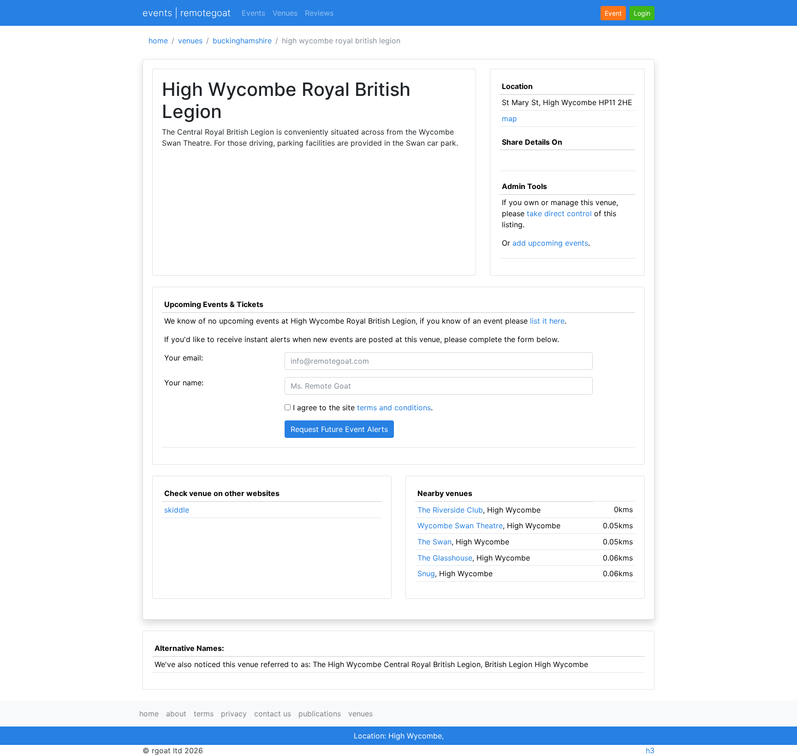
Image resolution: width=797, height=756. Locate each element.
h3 (650, 750)
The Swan (434, 541)
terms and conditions (394, 407)
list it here (547, 320)
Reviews (319, 13)
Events (253, 13)
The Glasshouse (444, 557)
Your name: (183, 382)
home (158, 40)
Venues (285, 13)
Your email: (183, 357)
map (509, 118)
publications (319, 713)
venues (190, 40)
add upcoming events (550, 243)
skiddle (176, 509)
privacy (234, 713)
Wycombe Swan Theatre (460, 525)
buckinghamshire (242, 40)
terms (204, 713)
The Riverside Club (450, 509)
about (176, 713)
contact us (272, 713)
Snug (426, 573)
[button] (642, 13)
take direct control (559, 213)
